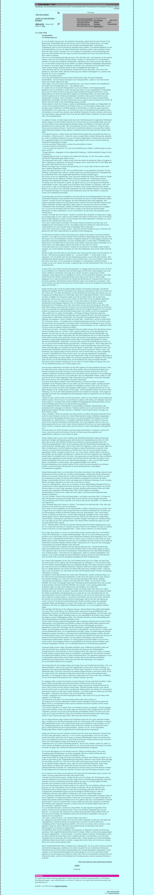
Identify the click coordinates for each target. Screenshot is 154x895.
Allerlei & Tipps (116, 7)
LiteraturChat (102, 6)
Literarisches (43, 4)
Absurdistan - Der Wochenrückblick (46, 6)
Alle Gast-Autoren (42, 14)
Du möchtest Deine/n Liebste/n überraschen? (98, 23)
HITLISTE (40, 24)
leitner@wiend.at (61, 886)
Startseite (117, 4)
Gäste (43, 26)
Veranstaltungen (92, 6)
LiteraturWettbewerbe (79, 6)
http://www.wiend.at (113, 891)
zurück (77, 865)
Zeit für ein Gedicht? (65, 6)
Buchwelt (110, 6)
